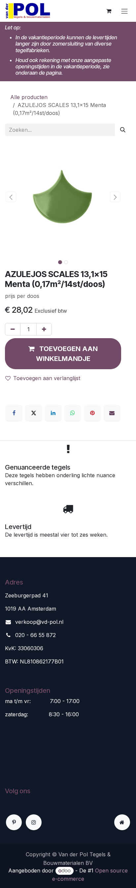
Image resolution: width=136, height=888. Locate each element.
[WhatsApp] (73, 413)
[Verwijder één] (12, 329)
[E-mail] (112, 413)
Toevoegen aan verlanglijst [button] (46, 378)
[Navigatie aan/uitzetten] (124, 11)
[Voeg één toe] (44, 329)
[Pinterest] (92, 413)
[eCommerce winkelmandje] (108, 11)
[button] (11, 197)
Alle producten (29, 97)
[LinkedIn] (53, 413)
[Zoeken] (123, 130)
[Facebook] (14, 413)
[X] (34, 413)
